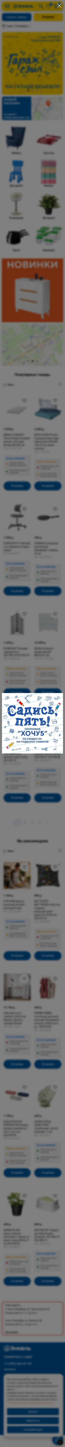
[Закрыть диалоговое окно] (59, 5)
